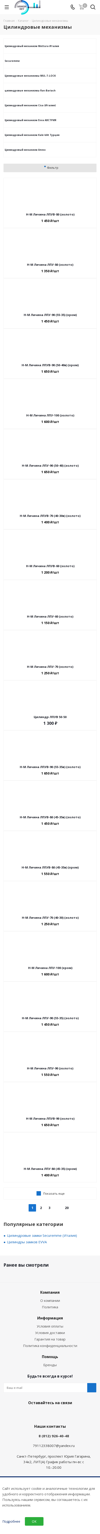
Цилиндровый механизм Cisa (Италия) (30, 105)
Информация (50, 1318)
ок (34, 1521)
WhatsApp (54, 1413)
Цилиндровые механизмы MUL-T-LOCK (30, 75)
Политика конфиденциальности (50, 1345)
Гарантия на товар (50, 1339)
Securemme (12, 60)
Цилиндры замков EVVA (27, 1242)
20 (67, 1208)
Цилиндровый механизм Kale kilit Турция (32, 135)
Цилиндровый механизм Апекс (25, 149)
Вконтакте (43, 1413)
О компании (50, 1300)
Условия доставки (50, 1332)
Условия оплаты (50, 1326)
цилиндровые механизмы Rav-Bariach (30, 90)
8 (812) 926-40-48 (54, 1436)
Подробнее (11, 1521)
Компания (50, 1292)
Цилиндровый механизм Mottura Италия (32, 46)
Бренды (50, 1364)
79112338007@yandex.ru (54, 1445)
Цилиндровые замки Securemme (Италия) (42, 1235)
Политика (50, 1307)
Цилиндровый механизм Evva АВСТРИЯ (30, 120)
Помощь (50, 1356)
